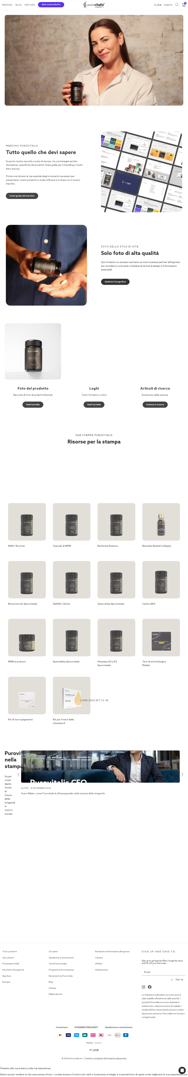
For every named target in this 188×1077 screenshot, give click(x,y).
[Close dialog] (156, 498)
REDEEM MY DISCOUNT (129, 571)
